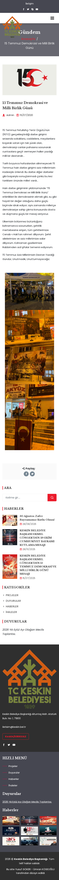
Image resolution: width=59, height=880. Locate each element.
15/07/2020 (26, 115)
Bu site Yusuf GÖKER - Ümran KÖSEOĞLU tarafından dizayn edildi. (30, 871)
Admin (10, 115)
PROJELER (12, 595)
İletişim (30, 3)
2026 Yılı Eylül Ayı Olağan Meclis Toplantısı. (27, 801)
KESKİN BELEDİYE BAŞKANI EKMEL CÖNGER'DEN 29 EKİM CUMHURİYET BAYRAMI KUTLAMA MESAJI (37, 537)
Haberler (14, 779)
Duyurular (14, 772)
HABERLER (12, 606)
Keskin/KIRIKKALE (15, 736)
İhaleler (13, 785)
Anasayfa (28, 39)
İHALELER (11, 612)
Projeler (13, 766)
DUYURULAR (13, 601)
